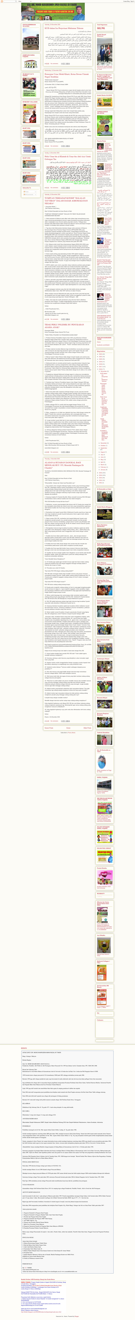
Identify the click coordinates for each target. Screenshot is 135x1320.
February (103, 467)
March (103, 464)
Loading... (100, 896)
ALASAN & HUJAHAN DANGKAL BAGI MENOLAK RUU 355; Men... (104, 435)
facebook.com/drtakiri (103, 345)
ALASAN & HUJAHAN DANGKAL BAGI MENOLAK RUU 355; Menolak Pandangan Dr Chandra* (64, 465)
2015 (100, 472)
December (104, 371)
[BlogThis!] (64, 64)
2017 (100, 366)
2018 (100, 364)
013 (26, 1268)
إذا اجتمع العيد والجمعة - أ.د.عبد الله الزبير (103, 191)
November (104, 443)
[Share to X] (65, 64)
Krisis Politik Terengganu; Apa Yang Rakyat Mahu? (108, 221)
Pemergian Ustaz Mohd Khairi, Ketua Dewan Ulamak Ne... (103, 389)
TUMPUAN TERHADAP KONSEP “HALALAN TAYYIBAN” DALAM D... (104, 411)
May (102, 459)
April (102, 462)
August (103, 452)
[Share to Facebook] (67, 64)
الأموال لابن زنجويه (86, 162)
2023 (100, 354)
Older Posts (87, 728)
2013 (100, 477)
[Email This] (62, 64)
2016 (100, 369)
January (103, 469)
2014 (100, 475)
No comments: (55, 63)
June (102, 457)
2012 (100, 480)
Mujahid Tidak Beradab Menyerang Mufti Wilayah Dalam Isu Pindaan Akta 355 (104, 262)
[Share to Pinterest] (69, 64)
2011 (100, 482)
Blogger (77, 1316)
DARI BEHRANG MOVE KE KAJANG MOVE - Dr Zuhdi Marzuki (104, 317)
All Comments (29, 194)
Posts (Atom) (71, 732)
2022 (100, 356)
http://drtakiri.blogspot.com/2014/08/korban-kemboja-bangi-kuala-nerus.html (41, 1312)
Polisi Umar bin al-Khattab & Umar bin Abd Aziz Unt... (103, 400)
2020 (100, 359)
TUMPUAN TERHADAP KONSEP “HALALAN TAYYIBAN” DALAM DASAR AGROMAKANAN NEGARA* (66, 201)
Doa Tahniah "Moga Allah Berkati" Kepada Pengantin (104, 278)
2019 (100, 361)
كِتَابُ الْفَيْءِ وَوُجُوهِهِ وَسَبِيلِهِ (73, 162)
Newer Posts (49, 728)
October (103, 445)
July (102, 454)
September (104, 448)
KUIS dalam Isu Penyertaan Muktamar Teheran (64, 28)
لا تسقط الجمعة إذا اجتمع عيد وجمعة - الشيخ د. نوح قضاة (103, 204)
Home (68, 728)
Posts (26, 191)
